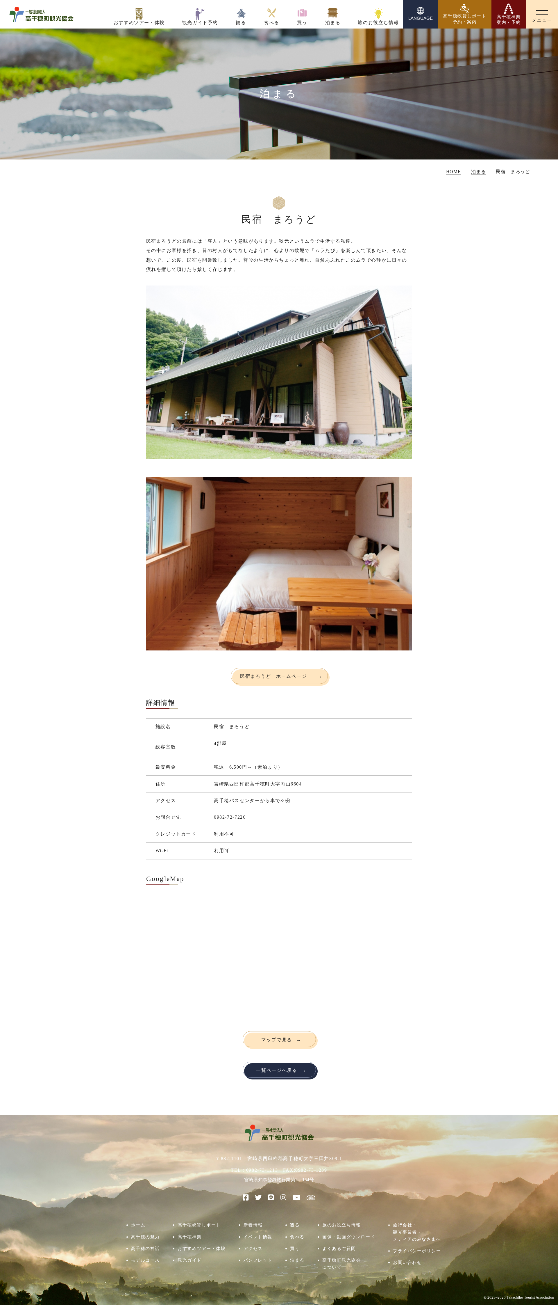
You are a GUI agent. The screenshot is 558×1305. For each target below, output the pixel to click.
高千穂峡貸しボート (199, 1224)
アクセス (253, 1248)
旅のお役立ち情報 (341, 1224)
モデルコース (145, 1260)
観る (295, 1224)
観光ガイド (190, 1260)
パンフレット (258, 1260)
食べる (297, 1236)
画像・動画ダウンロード (348, 1236)
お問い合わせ (407, 1262)
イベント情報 (258, 1236)
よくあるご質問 (339, 1248)
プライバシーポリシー (417, 1250)
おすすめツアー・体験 (202, 1248)
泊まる (297, 1260)
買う (295, 1248)
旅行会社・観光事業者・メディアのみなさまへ (417, 1231)
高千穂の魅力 (145, 1236)
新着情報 (253, 1224)
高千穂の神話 (145, 1248)
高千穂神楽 (190, 1236)
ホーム (138, 1224)
